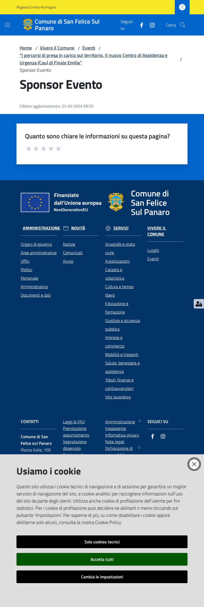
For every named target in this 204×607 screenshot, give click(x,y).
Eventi (88, 47)
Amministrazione (41, 228)
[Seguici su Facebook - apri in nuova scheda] (139, 24)
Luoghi (153, 250)
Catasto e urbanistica (114, 273)
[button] (183, 25)
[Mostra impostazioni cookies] (199, 304)
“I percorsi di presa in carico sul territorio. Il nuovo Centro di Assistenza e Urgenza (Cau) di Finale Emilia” (93, 59)
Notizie (69, 244)
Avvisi (68, 261)
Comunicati (73, 252)
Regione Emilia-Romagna (36, 7)
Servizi (121, 228)
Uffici (25, 261)
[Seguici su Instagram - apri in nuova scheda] (150, 24)
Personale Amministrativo (34, 282)
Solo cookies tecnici (102, 542)
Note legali (114, 441)
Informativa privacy (122, 435)
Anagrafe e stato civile (120, 248)
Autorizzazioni (117, 261)
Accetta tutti (102, 559)
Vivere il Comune (57, 47)
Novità (78, 228)
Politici (26, 269)
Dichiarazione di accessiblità (119, 451)
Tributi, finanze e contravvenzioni (119, 384)
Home (26, 47)
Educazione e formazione (116, 307)
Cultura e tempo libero (119, 290)
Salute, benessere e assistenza (122, 367)
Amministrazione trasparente (120, 425)
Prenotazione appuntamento (76, 431)
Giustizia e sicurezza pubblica (122, 324)
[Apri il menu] (7, 25)
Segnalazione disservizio (75, 444)
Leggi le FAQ (74, 422)
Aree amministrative (39, 252)
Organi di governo (36, 244)
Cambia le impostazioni (102, 577)
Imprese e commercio (114, 341)
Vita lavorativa (118, 397)
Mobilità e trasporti (121, 354)
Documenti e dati (36, 295)
